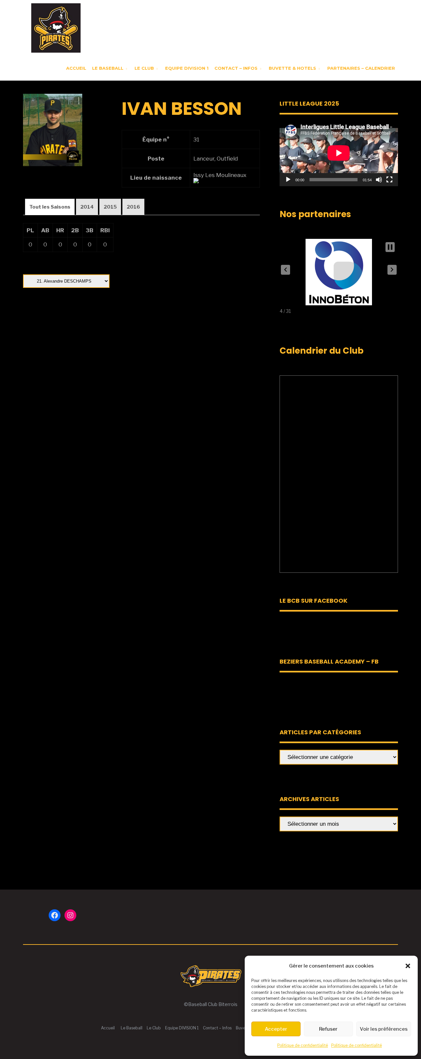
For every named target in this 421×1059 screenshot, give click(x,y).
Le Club (144, 68)
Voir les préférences (384, 1029)
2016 (133, 207)
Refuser (328, 1029)
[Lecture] (288, 179)
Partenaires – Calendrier (361, 68)
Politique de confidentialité (302, 1045)
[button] (408, 966)
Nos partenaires (315, 214)
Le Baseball (107, 68)
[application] (339, 152)
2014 (87, 207)
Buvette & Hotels (292, 68)
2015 (110, 207)
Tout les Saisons (49, 207)
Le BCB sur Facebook (313, 600)
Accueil (76, 68)
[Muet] (379, 179)
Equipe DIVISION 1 (187, 68)
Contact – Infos (236, 68)
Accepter (276, 1029)
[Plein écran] (389, 179)
